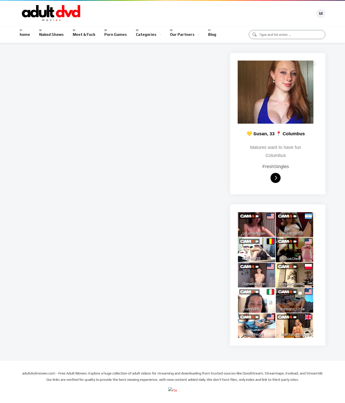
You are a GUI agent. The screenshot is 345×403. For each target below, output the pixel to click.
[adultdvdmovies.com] (51, 13)
